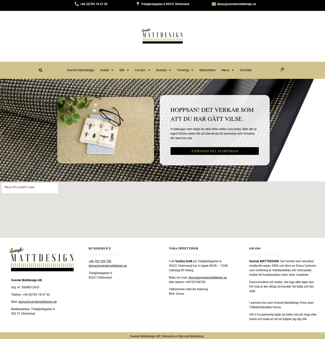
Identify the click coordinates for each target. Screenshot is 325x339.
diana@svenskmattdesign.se (37, 302)
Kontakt (246, 70)
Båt (122, 70)
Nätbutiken (207, 70)
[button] (40, 70)
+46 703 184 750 (100, 261)
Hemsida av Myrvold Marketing (183, 336)
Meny (225, 70)
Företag (183, 70)
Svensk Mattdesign (81, 70)
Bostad (161, 70)
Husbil (104, 70)
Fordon (140, 70)
